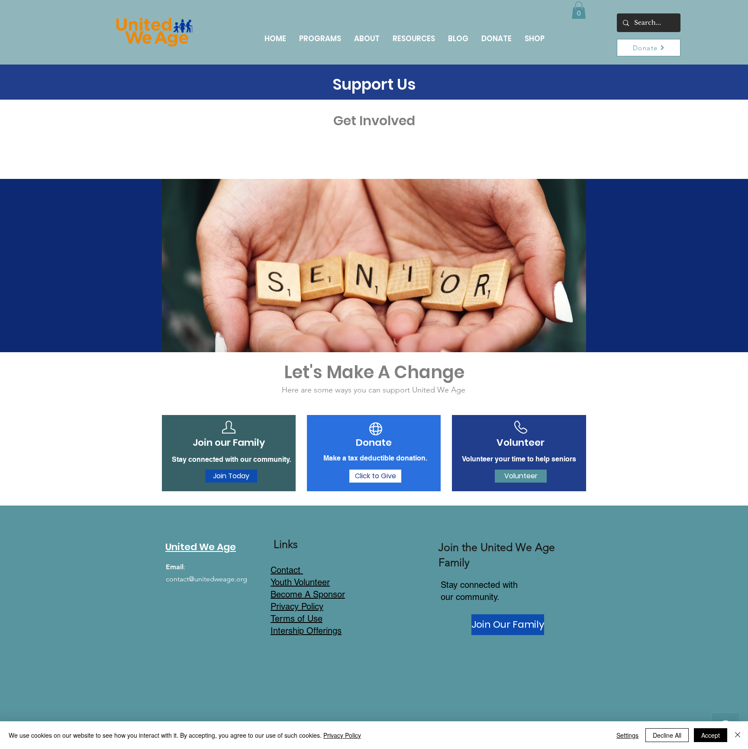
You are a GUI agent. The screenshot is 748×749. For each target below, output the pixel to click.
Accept (710, 735)
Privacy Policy (342, 735)
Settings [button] (627, 735)
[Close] (737, 735)
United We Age (200, 547)
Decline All (667, 735)
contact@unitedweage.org (206, 579)
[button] (578, 10)
